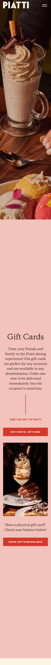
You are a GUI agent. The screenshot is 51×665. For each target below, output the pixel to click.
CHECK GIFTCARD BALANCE (25, 541)
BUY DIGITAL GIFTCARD (25, 432)
